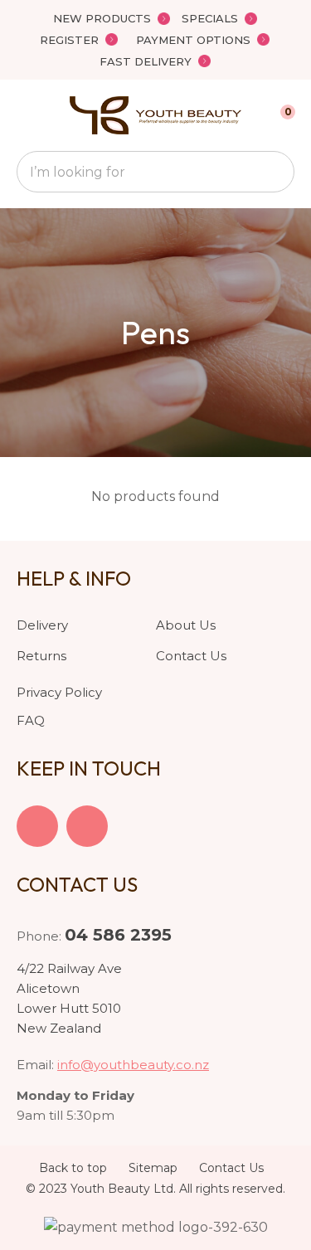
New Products (102, 18)
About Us (186, 625)
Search (274, 171)
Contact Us (191, 656)
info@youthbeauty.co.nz (133, 1064)
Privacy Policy (59, 692)
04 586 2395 (118, 935)
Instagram (87, 826)
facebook (37, 826)
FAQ (31, 720)
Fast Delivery (146, 61)
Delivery (42, 625)
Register (69, 39)
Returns (41, 656)
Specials (210, 18)
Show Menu (26, 115)
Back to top (73, 1167)
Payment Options (193, 39)
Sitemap (153, 1167)
